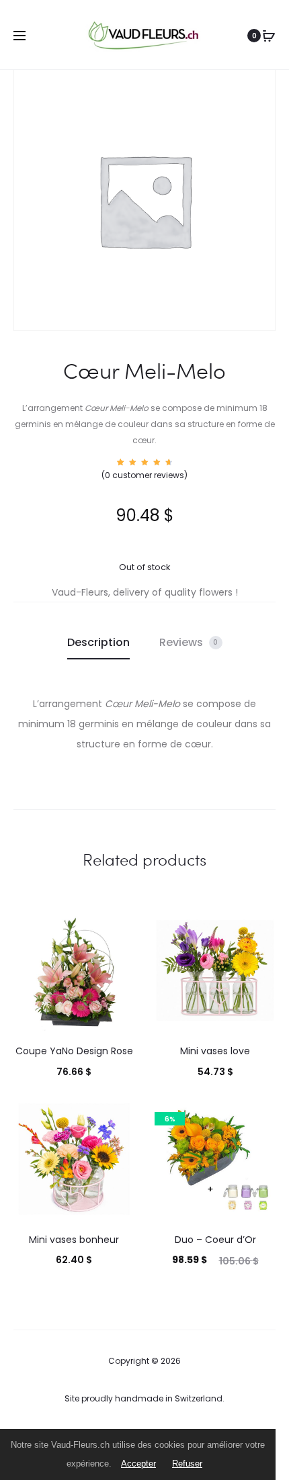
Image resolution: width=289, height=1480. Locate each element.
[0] (269, 36)
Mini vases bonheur (74, 1239)
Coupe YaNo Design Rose (74, 1051)
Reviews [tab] (188, 642)
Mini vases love (215, 1051)
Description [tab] (98, 642)
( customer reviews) (144, 475)
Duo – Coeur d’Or (215, 1239)
